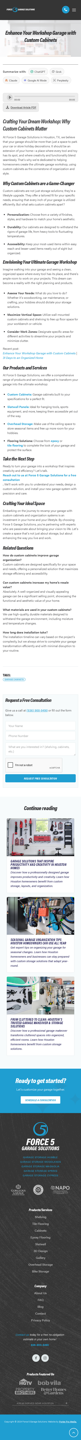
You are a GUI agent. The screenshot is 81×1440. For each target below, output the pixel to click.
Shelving (40, 1217)
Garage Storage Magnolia (40, 1166)
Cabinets (41, 1230)
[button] (74, 9)
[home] (20, 9)
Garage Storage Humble (40, 1157)
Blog (40, 1306)
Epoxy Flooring (40, 1237)
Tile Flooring (40, 1223)
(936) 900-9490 (37, 710)
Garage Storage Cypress (40, 1175)
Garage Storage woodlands (40, 1161)
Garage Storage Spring (40, 1171)
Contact (40, 1313)
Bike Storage (40, 1271)
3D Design (41, 1251)
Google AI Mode (37, 80)
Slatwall (40, 1244)
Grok (58, 71)
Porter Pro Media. (68, 1421)
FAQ (41, 1300)
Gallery (40, 1257)
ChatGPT (39, 71)
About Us (40, 1293)
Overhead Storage (40, 1264)
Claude (13, 80)
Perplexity (62, 80)
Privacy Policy (40, 1320)
